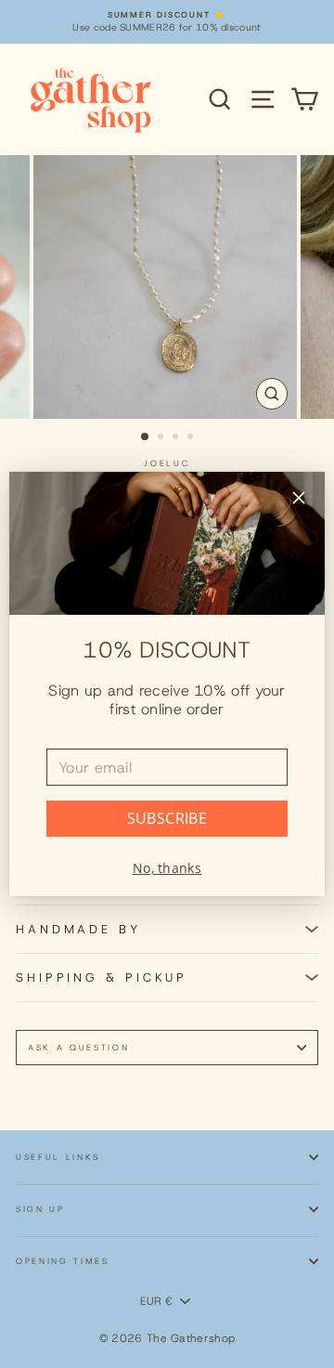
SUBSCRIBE (167, 818)
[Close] (298, 500)
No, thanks (167, 868)
